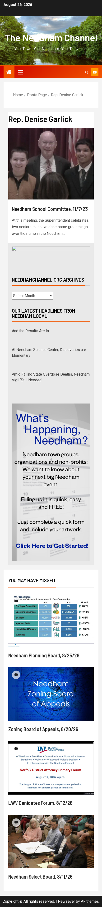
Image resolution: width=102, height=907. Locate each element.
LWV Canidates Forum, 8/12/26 (40, 803)
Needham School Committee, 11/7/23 (50, 209)
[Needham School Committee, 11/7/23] (51, 163)
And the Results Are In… (31, 331)
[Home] (9, 72)
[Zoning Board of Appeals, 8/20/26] (51, 694)
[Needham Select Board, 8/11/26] (51, 841)
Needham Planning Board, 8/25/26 (43, 655)
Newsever (66, 901)
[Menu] (20, 72)
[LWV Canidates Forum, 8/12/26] (51, 768)
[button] (20, 72)
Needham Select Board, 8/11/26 (40, 876)
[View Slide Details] (51, 257)
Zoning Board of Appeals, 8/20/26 (43, 729)
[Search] (86, 72)
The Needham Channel (51, 37)
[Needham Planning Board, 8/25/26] (51, 620)
